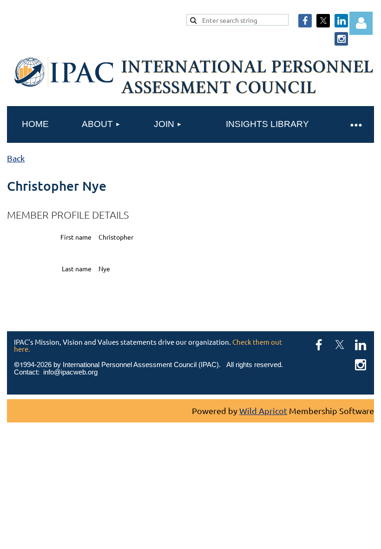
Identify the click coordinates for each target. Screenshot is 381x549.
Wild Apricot (263, 410)
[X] (323, 20)
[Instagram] (341, 39)
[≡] (355, 124)
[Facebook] (305, 20)
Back (16, 158)
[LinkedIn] (341, 20)
